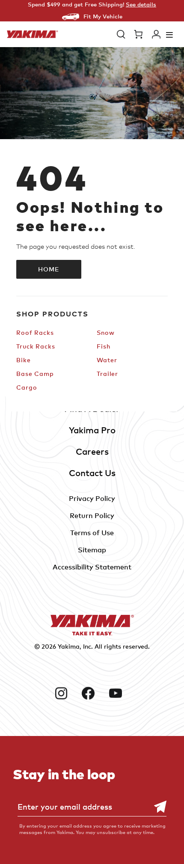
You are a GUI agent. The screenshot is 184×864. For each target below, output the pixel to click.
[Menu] (169, 34)
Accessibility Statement (92, 567)
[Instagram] (65, 693)
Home (48, 269)
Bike (23, 359)
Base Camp (35, 373)
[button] (121, 34)
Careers (92, 451)
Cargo (26, 387)
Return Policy (92, 515)
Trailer (107, 373)
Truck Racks (35, 346)
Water (107, 359)
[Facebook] (92, 693)
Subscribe (155, 806)
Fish (103, 346)
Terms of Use (92, 532)
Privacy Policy (92, 498)
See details (141, 4)
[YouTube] (119, 693)
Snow (106, 332)
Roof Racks (35, 332)
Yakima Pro (92, 430)
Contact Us (92, 473)
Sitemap (92, 549)
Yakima (69, 646)
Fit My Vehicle (102, 16)
